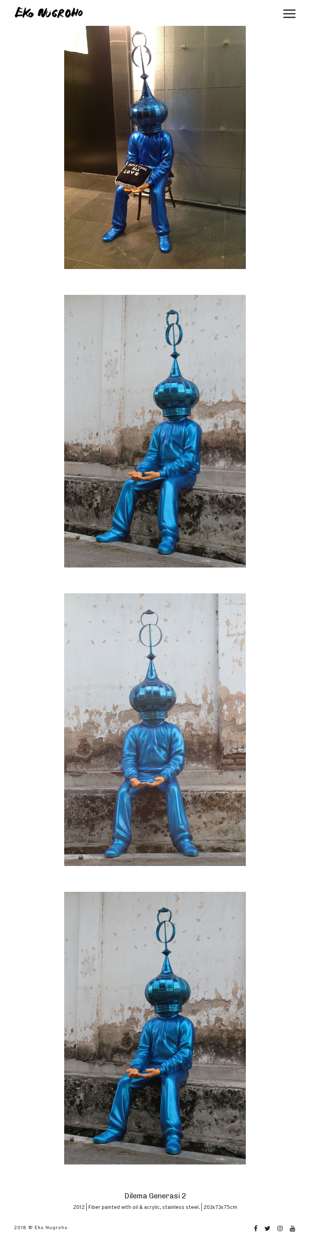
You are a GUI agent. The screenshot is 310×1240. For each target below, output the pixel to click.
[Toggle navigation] (289, 12)
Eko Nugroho (51, 1228)
